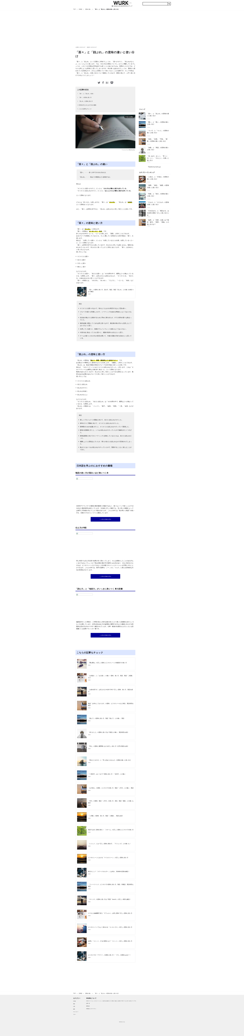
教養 (74, 1009)
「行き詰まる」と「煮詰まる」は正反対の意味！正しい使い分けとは (158, 213)
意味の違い (148, 127)
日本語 (74, 1001)
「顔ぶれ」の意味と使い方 (86, 101)
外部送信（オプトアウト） (91, 1008)
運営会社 (88, 1006)
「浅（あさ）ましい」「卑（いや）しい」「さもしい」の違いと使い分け (158, 158)
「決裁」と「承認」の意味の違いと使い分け (158, 149)
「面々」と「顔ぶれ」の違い (86, 93)
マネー (74, 1014)
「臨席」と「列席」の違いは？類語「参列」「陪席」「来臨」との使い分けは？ (158, 222)
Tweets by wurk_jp (154, 167)
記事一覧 (88, 1003)
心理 (74, 1006)
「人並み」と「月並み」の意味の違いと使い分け (158, 178)
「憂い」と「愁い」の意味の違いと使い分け (158, 123)
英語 (74, 1003)
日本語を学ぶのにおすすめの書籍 (87, 105)
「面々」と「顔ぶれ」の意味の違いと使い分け (158, 115)
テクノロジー (75, 1011)
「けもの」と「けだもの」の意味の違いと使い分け (158, 203)
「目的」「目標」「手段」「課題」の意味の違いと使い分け (157, 140)
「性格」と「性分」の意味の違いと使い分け (158, 195)
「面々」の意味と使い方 (85, 97)
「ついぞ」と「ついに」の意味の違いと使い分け (158, 132)
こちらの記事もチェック (85, 109)
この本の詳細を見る (105, 519)
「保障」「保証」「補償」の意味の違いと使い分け (158, 186)
